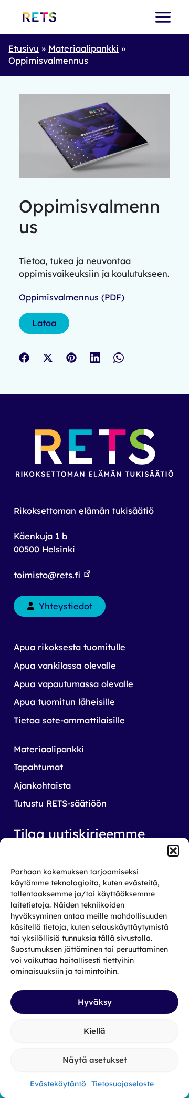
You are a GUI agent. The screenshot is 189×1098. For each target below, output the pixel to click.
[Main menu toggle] (162, 17)
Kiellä (94, 1031)
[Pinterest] (71, 358)
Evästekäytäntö (58, 1084)
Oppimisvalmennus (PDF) (71, 297)
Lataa (44, 323)
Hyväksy (95, 1002)
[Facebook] (24, 358)
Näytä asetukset (94, 1060)
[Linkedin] (95, 358)
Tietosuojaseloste (122, 1084)
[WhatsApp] (118, 358)
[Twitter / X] (48, 358)
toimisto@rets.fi (48, 575)
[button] (173, 850)
